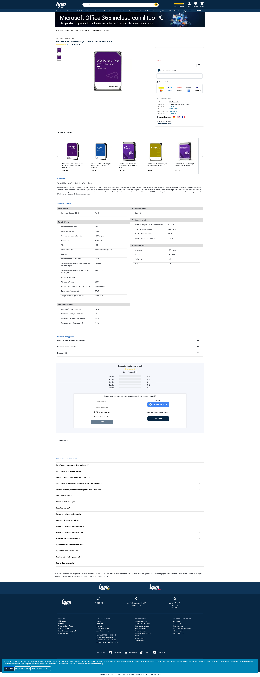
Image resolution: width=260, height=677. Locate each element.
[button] (58, 156)
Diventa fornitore (64, 633)
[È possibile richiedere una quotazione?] (199, 545)
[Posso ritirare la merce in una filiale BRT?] (199, 527)
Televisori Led (178, 631)
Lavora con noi (63, 628)
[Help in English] (178, 117)
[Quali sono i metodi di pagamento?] (199, 557)
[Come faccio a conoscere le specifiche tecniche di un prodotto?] (199, 484)
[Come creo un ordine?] (199, 496)
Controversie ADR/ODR (143, 633)
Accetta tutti (8, 668)
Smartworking (178, 626)
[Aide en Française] (183, 117)
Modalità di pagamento (104, 637)
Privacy (137, 636)
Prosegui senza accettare (41, 668)
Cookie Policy (139, 638)
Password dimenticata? (101, 417)
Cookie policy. (98, 664)
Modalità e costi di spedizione (107, 642)
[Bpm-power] (61, 5)
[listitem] (73, 156)
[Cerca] (156, 5)
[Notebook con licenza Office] (130, 20)
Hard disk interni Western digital (180, 104)
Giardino (106, 11)
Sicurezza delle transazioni (106, 640)
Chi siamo (62, 621)
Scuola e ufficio (118, 11)
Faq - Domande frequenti (67, 631)
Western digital (174, 102)
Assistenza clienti (102, 631)
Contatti (61, 624)
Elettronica (59, 11)
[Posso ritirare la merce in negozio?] (199, 514)
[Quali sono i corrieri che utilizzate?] (199, 520)
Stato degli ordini (102, 628)
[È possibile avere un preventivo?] (199, 539)
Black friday (177, 624)
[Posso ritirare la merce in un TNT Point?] (199, 533)
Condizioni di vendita (142, 624)
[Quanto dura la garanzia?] (199, 563)
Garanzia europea (141, 628)
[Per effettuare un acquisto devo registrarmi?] (199, 465)
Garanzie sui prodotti (142, 626)
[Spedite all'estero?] (199, 508)
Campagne (176, 621)
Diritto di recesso (141, 631)
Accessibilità (139, 641)
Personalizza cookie (22, 668)
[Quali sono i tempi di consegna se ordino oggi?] (199, 478)
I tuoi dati (99, 624)
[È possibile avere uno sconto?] (199, 551)
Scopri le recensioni (179, 6)
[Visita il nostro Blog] (104, 587)
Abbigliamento (187, 11)
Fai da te (69, 11)
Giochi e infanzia (149, 11)
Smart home (95, 11)
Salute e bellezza (173, 11)
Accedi (98, 621)
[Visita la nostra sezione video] (155, 587)
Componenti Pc (178, 633)
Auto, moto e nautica (134, 11)
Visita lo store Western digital (65, 38)
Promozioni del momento (182, 628)
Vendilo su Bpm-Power (164, 124)
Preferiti (99, 626)
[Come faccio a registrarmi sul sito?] (199, 471)
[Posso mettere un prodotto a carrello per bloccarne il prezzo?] (199, 490)
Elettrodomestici (82, 11)
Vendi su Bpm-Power (65, 626)
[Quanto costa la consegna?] (199, 502)
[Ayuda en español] (174, 117)
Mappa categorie (141, 621)
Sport (161, 11)
